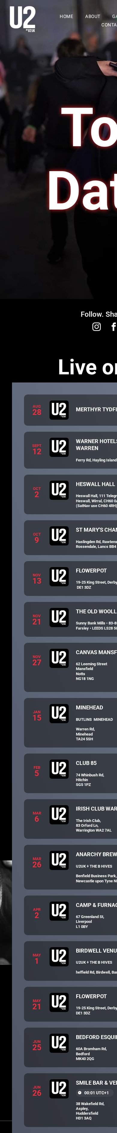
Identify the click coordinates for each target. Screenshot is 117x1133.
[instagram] (96, 327)
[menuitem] (66, 16)
